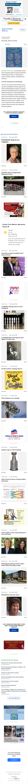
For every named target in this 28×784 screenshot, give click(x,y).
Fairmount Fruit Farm (7, 70)
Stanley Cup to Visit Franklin (11, 450)
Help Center (17, 774)
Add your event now (14, 698)
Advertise (14, 760)
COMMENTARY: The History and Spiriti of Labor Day (12, 338)
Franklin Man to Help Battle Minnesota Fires (11, 173)
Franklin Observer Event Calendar (9, 660)
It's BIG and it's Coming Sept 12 (11, 369)
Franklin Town (4, 137)
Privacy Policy (17, 780)
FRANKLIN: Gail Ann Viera (10, 595)
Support (23, 29)
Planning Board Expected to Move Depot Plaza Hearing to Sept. (12, 564)
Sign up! (14, 116)
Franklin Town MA (5, 37)
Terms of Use (11, 780)
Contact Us (10, 774)
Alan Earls (7, 44)
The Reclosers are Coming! (10, 398)
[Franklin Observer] (13, 19)
